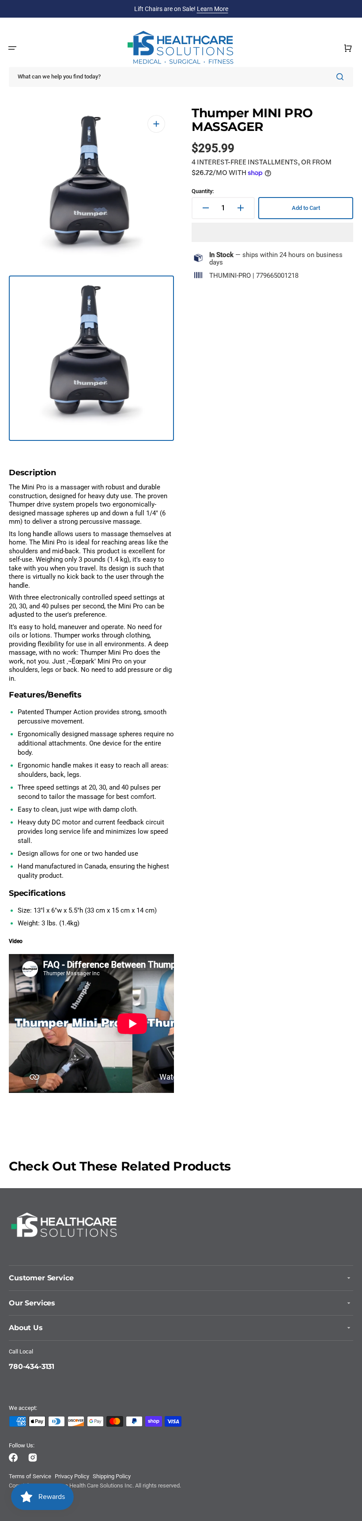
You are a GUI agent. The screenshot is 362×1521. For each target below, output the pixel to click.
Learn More (212, 8)
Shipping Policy (112, 1476)
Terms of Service (30, 1476)
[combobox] (181, 77)
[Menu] (12, 48)
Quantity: (203, 191)
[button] (272, 232)
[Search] (341, 76)
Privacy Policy (72, 1476)
